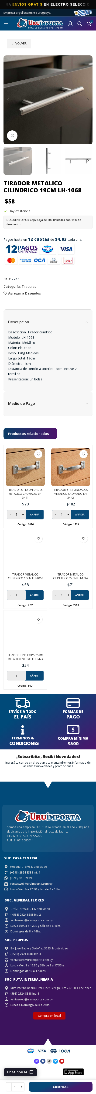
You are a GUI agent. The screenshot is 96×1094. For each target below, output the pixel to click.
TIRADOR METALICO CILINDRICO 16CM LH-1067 (25, 576)
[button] (8, 100)
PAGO (73, 717)
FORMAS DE (73, 711)
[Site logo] (40, 23)
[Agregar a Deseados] (38, 454)
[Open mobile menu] (5, 23)
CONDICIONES (23, 743)
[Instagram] (36, 1061)
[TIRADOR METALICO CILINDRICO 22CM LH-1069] (70, 551)
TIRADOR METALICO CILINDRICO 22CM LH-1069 (70, 576)
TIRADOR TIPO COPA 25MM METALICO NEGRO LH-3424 (25, 657)
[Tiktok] (49, 1061)
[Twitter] (55, 1061)
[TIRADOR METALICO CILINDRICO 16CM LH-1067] (25, 551)
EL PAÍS (22, 717)
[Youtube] (61, 1061)
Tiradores (29, 286)
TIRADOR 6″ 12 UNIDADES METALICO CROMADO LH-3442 (71, 494)
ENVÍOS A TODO (23, 711)
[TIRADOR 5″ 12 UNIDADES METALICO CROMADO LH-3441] (25, 467)
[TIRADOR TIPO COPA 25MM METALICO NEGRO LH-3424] (25, 632)
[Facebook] (42, 1061)
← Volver (19, 43)
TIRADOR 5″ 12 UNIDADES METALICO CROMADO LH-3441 (25, 494)
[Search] (79, 23)
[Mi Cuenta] (70, 23)
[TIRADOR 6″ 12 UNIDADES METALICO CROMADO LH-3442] (70, 467)
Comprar (61, 1087)
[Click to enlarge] (12, 135)
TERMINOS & (22, 738)
